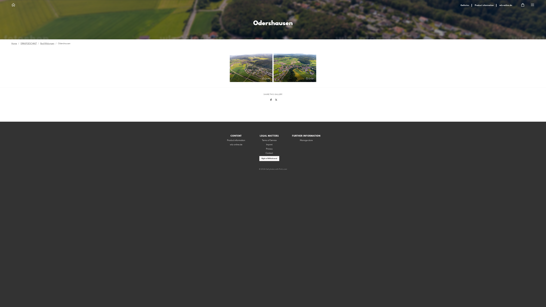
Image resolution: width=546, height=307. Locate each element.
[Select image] (233, 78)
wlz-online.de (505, 5)
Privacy (269, 149)
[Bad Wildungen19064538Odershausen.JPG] (251, 68)
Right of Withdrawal (269, 158)
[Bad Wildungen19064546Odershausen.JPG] (295, 68)
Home (14, 44)
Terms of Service (269, 140)
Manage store (306, 140)
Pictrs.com (283, 169)
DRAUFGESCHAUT (29, 44)
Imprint (269, 145)
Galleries (465, 5)
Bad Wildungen (47, 44)
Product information (484, 5)
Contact (269, 153)
